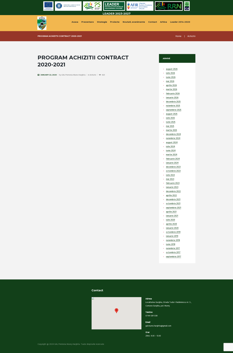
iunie (170, 77)
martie (171, 90)
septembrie (173, 110)
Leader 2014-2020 (180, 22)
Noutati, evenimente (134, 22)
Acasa (75, 22)
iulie (170, 73)
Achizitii (191, 36)
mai (170, 81)
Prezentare (87, 22)
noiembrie (173, 106)
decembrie (173, 102)
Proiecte (114, 22)
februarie (173, 94)
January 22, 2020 (48, 75)
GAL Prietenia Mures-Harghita (73, 75)
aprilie (171, 85)
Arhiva (163, 22)
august (171, 69)
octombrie (173, 171)
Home (178, 36)
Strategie (102, 22)
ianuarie (172, 98)
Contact (152, 22)
